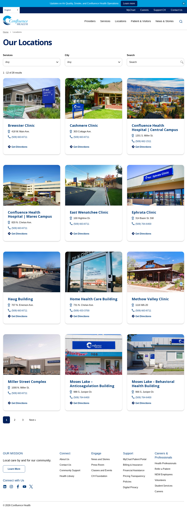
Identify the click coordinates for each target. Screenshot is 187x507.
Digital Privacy (130, 487)
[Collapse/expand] (184, 3)
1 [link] (6, 420)
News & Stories (165, 21)
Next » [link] (32, 420)
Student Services (163, 485)
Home (5, 32)
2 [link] (14, 420)
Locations (120, 21)
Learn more (129, 3)
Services (105, 21)
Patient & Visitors (141, 21)
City (67, 55)
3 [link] (23, 420)
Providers (90, 22)
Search (131, 55)
